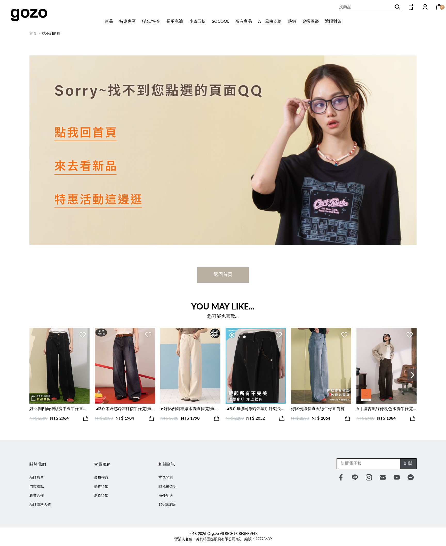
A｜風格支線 (270, 21)
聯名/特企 (151, 21)
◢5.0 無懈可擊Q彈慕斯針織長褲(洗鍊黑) (256, 409)
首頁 (33, 33)
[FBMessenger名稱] (410, 477)
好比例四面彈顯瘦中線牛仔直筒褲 (59, 409)
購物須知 (101, 486)
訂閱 (408, 463)
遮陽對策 (333, 21)
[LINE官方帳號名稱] (355, 477)
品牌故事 (36, 477)
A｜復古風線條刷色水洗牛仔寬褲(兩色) (386, 409)
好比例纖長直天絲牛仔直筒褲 (318, 409)
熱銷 (292, 21)
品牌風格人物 (40, 505)
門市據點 (36, 486)
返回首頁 (223, 274)
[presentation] (412, 375)
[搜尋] (397, 7)
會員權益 (101, 477)
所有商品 (243, 21)
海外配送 (165, 496)
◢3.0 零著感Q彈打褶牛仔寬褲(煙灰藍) (125, 409)
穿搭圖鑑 (310, 21)
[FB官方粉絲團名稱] (341, 477)
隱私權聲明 (167, 486)
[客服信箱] (382, 477)
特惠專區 (127, 21)
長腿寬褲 (174, 21)
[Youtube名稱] (396, 477)
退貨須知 (101, 496)
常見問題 (165, 477)
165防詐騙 (167, 505)
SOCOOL (220, 21)
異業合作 (36, 496)
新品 (109, 21)
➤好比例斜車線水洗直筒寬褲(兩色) (190, 409)
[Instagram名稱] (368, 477)
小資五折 (197, 21)
